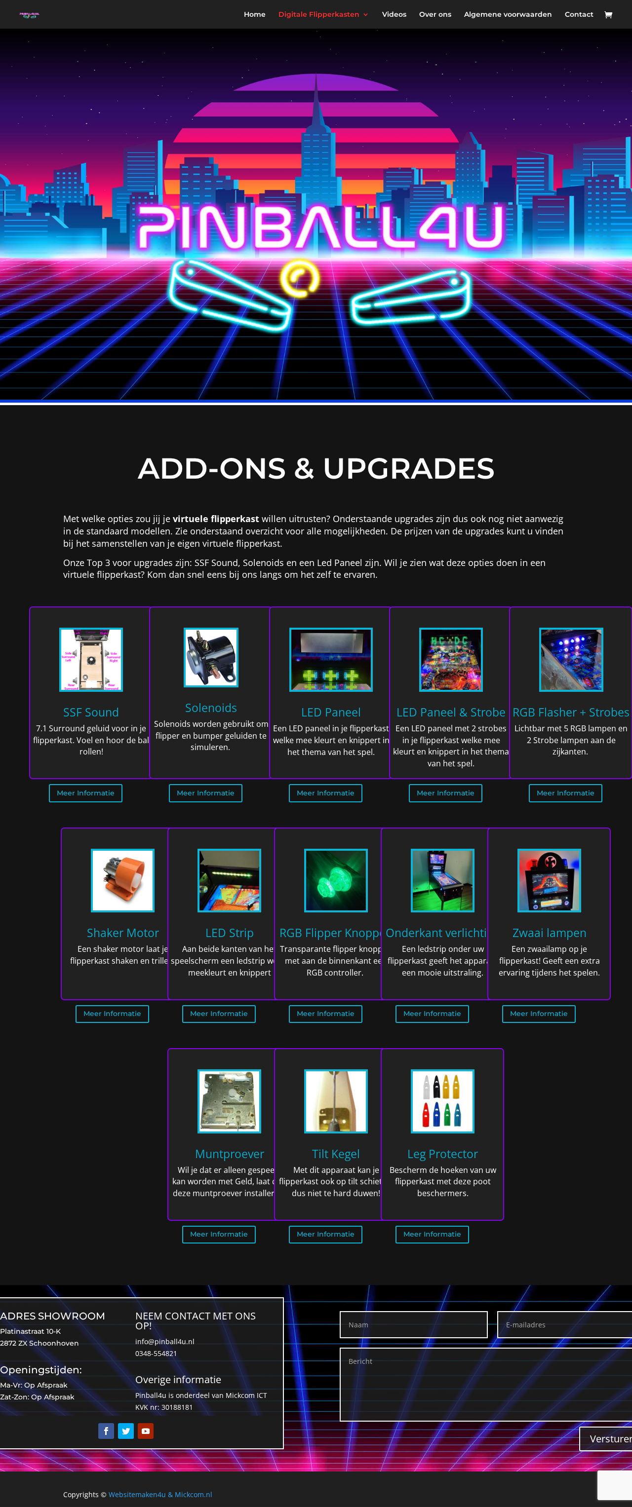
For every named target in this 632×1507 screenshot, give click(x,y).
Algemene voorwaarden (508, 15)
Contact (579, 15)
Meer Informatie (86, 793)
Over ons (435, 15)
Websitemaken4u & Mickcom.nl (160, 1494)
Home (255, 15)
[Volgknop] (106, 1431)
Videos (394, 15)
